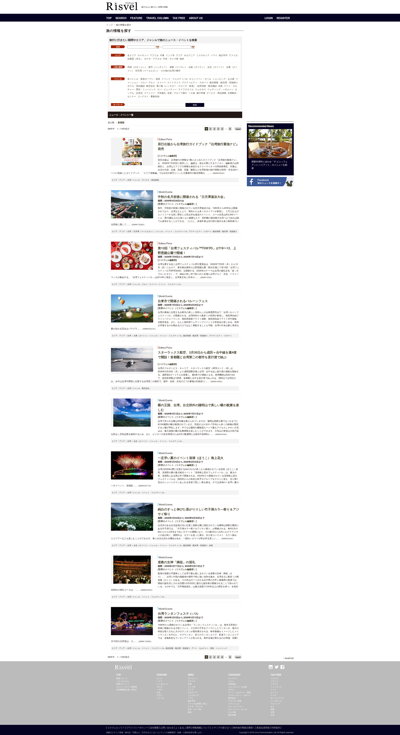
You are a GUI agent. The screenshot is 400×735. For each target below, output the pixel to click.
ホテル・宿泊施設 (136, 85)
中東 (162, 55)
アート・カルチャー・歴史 (239, 692)
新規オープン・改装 (150, 78)
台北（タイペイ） (216, 66)
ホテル (231, 689)
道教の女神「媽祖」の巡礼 (176, 562)
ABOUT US (196, 18)
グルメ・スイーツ (157, 82)
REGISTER (283, 18)
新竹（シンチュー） (158, 66)
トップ (109, 24)
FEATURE (136, 18)
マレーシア (275, 703)
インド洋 (170, 55)
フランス (274, 681)
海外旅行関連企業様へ (244, 727)
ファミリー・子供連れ (155, 92)
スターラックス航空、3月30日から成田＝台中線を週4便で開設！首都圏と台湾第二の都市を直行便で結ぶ (197, 354)
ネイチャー (233, 678)
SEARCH (120, 18)
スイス (273, 695)
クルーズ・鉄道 (234, 700)
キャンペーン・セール (200, 78)
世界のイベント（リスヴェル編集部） (177, 203)
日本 (272, 714)
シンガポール (162, 683)
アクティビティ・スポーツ (195, 82)
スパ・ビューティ (235, 706)
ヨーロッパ (143, 55)
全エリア (131, 55)
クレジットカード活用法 (126, 686)
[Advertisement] (270, 75)
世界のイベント (122, 683)
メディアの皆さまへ (221, 727)
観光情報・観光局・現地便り (224, 82)
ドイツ (273, 689)
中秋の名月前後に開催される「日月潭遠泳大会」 (192, 196)
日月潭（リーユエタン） (147, 70)
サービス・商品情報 (216, 92)
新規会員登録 (263, 727)
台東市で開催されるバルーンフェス (183, 301)
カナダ (159, 686)
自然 (220, 85)
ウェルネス (200, 89)
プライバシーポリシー (137, 727)
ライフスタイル (186, 89)
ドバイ (159, 678)
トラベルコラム (122, 681)
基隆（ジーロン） (178, 66)
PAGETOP (289, 658)
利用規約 (275, 727)
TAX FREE (178, 18)
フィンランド (276, 686)
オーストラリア (277, 698)
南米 (182, 58)
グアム (159, 695)
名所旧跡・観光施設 (207, 85)
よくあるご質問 (183, 727)
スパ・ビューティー (167, 89)
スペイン (274, 692)
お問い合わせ (167, 727)
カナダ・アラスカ (153, 58)
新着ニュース (122, 678)
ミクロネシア (202, 55)
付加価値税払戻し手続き (126, 689)
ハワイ (214, 55)
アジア (179, 55)
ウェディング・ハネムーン (220, 89)
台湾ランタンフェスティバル (178, 613)
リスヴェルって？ (116, 727)
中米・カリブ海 (170, 58)
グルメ (231, 681)
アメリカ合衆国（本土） (198, 703)
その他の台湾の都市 (170, 70)
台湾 (272, 712)
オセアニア (189, 55)
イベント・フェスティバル (175, 78)
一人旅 (191, 92)
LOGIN (269, 18)
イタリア (274, 678)
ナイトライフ (173, 82)
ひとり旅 (232, 712)
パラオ (159, 689)
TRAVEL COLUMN (157, 18)
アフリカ (154, 55)
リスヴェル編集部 (167, 155)
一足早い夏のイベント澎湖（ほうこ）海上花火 (190, 457)
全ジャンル (132, 78)
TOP (109, 18)
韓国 (272, 709)
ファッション (234, 703)
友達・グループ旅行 (177, 92)
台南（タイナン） (197, 66)
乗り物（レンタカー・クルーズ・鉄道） (176, 85)
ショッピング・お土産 (223, 78)
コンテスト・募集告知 (148, 96)
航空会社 (150, 85)
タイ (272, 706)
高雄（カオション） (137, 66)
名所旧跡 (232, 683)
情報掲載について (201, 727)
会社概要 (154, 727)
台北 (158, 692)
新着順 (121, 122)
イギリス (274, 683)
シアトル (160, 698)
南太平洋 (223, 55)
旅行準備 (200, 92)
